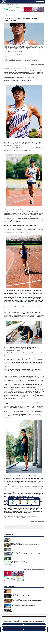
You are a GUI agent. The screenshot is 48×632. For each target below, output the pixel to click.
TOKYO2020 (12, 526)
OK (24, 629)
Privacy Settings (24, 624)
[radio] (12, 502)
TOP (5, 4)
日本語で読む (6, 56)
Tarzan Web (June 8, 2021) (19, 54)
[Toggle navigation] (46, 2)
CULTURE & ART (10, 4)
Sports (7, 526)
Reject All (24, 626)
